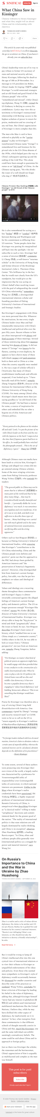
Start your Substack (14, 1107)
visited (32, 103)
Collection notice (23, 1101)
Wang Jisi (25, 448)
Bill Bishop (16, 50)
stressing (31, 544)
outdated (6, 986)
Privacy (33, 1099)
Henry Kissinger (20, 754)
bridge (9, 233)
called (35, 87)
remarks (31, 380)
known (26, 348)
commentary (7, 711)
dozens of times (21, 345)
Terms (13, 1101)
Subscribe (27, 3)
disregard (9, 980)
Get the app (30, 1107)
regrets (14, 610)
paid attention (29, 358)
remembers (29, 291)
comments (32, 256)
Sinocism (33, 50)
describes (6, 629)
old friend (18, 166)
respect (15, 358)
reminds (30, 478)
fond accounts (8, 338)
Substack (9, 1112)
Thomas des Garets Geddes (16, 31)
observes (31, 828)
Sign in (35, 3)
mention (34, 341)
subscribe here (26, 57)
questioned (26, 793)
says (31, 845)
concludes (28, 986)
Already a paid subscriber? (20, 1085)
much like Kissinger (25, 1028)
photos (29, 335)
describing (23, 806)
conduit (26, 233)
